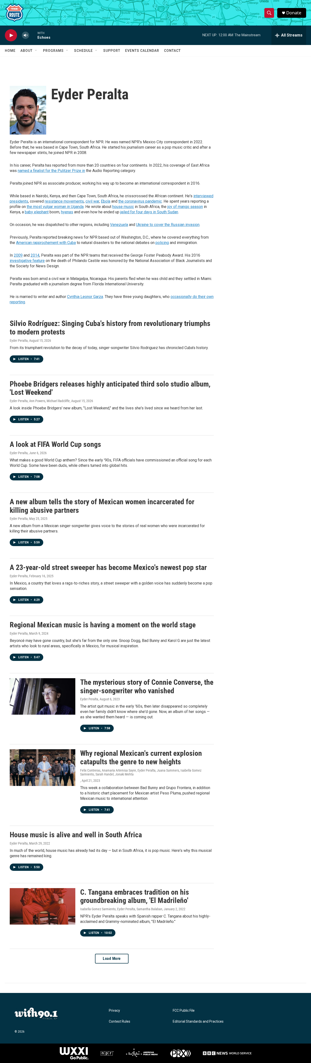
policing (162, 242)
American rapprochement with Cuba (46, 242)
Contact (172, 51)
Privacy (114, 1010)
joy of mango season (185, 206)
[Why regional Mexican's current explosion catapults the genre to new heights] (42, 767)
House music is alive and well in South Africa (76, 834)
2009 (18, 255)
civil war (92, 201)
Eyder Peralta (19, 340)
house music (123, 206)
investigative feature (27, 260)
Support (111, 51)
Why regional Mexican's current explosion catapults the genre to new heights (141, 757)
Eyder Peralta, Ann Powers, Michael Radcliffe (40, 401)
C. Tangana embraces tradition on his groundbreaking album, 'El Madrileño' (134, 896)
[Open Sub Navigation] (36, 51)
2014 (35, 255)
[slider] (33, 35)
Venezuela (119, 224)
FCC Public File (184, 1010)
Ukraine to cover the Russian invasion (167, 224)
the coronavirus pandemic (140, 201)
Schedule (83, 51)
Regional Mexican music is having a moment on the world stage (103, 625)
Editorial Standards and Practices (198, 1021)
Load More (112, 958)
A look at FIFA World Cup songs (55, 444)
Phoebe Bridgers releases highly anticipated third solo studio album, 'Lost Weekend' (110, 388)
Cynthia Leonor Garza (85, 296)
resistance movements (64, 201)
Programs (53, 51)
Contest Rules (119, 1021)
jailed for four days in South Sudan (149, 212)
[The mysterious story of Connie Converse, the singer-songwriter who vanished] (42, 696)
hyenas (67, 212)
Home (10, 51)
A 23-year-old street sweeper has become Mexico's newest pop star (108, 567)
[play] (11, 35)
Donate (293, 12)
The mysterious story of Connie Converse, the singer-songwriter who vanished (146, 686)
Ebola (105, 201)
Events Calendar (142, 51)
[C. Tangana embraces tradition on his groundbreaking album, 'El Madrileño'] (42, 906)
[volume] (25, 35)
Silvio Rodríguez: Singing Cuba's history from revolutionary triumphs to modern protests (110, 327)
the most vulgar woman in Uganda (55, 206)
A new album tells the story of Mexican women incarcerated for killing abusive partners (102, 505)
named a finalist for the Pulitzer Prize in (51, 170)
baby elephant (37, 212)
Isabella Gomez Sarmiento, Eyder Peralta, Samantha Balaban (121, 909)
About (26, 51)
